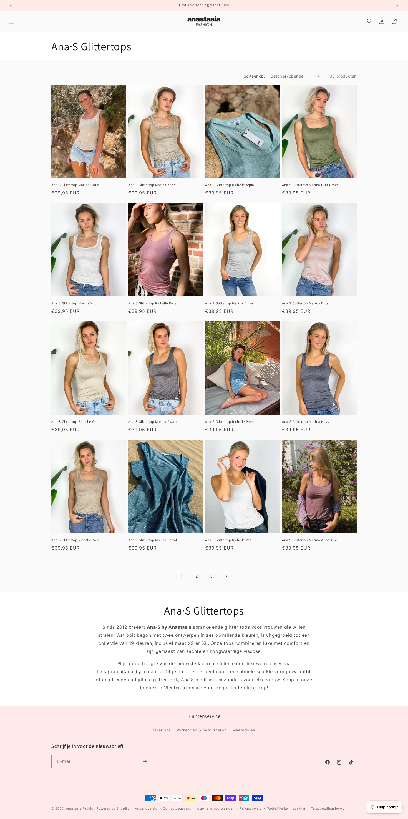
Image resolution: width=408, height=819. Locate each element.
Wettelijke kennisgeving (286, 808)
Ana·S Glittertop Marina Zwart (152, 422)
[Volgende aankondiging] (397, 5)
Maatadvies (243, 729)
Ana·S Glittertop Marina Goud (75, 185)
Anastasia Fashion (80, 808)
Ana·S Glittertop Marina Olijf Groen (310, 185)
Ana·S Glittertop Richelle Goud (76, 422)
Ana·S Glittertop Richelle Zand (75, 540)
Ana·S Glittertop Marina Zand (152, 185)
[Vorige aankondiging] (11, 5)
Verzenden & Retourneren (202, 729)
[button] (12, 21)
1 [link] (181, 576)
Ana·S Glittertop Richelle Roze (152, 303)
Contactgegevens (177, 808)
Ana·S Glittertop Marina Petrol (152, 540)
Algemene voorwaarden (216, 808)
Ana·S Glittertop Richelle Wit (228, 540)
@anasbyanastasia (142, 671)
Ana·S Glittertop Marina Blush (306, 303)
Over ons (162, 729)
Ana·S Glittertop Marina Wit (73, 303)
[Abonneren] (145, 761)
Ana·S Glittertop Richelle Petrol (230, 422)
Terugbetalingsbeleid (328, 808)
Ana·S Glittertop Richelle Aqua (229, 185)
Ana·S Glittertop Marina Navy (305, 422)
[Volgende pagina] (226, 576)
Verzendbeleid (146, 808)
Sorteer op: (254, 76)
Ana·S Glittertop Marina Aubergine (310, 540)
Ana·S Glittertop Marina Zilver (229, 303)
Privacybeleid (251, 808)
